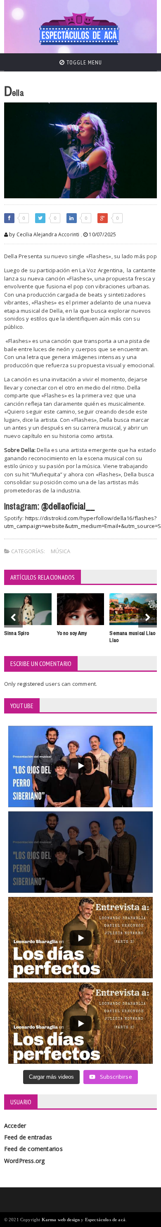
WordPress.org (24, 1161)
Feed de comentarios (33, 1149)
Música (61, 551)
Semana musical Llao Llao (132, 636)
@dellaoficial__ (68, 506)
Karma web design (61, 1219)
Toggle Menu (83, 62)
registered (31, 683)
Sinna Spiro (16, 633)
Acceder (15, 1126)
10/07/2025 (102, 234)
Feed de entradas (28, 1137)
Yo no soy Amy (72, 633)
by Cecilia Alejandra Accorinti (44, 234)
